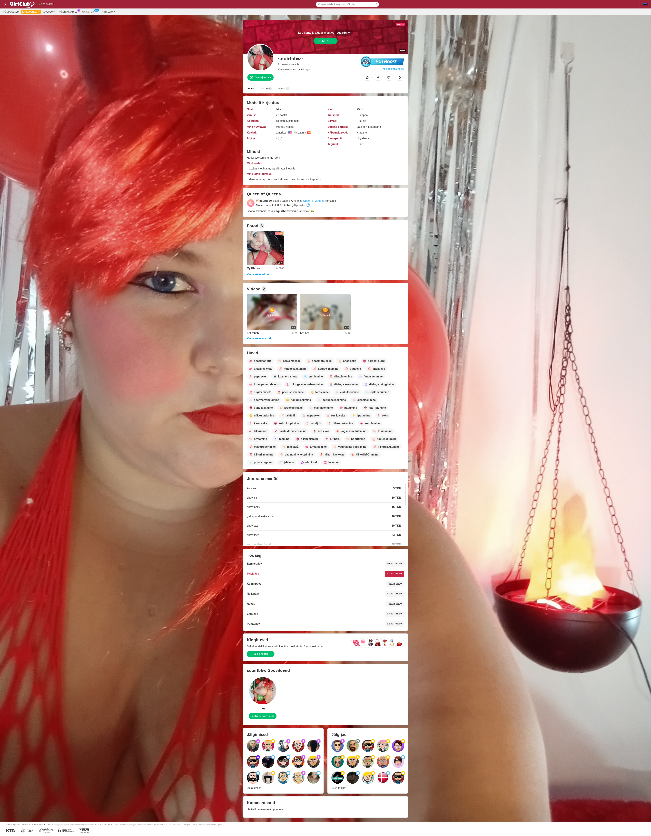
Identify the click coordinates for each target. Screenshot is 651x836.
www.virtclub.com (42, 824)
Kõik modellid (11, 12)
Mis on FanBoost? (393, 68)
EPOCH (98, 825)
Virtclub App (109, 12)
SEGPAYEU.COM (111, 825)
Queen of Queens (313, 200)
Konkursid (88, 12)
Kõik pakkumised (68, 12)
